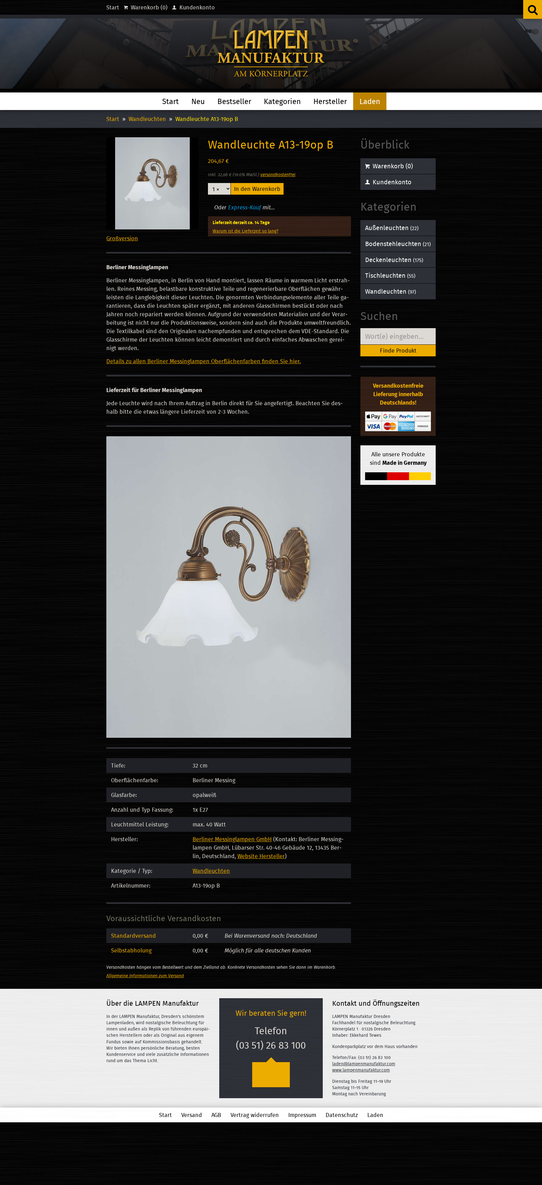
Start (112, 7)
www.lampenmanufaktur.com (361, 1070)
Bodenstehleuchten (398, 243)
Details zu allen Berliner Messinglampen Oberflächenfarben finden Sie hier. (203, 361)
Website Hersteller (261, 856)
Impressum (302, 1115)
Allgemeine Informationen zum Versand (145, 975)
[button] (532, 9)
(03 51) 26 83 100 (271, 1045)
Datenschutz (342, 1115)
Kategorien (282, 101)
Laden (369, 101)
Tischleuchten (390, 275)
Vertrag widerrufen (255, 1115)
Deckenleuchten (394, 259)
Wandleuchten (147, 119)
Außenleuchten (391, 227)
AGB (216, 1115)
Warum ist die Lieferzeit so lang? (245, 231)
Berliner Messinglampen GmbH (232, 839)
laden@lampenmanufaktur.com (363, 1064)
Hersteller (330, 101)
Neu (198, 101)
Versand (191, 1115)
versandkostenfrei (277, 174)
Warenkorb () (148, 7)
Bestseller (234, 101)
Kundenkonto (196, 7)
